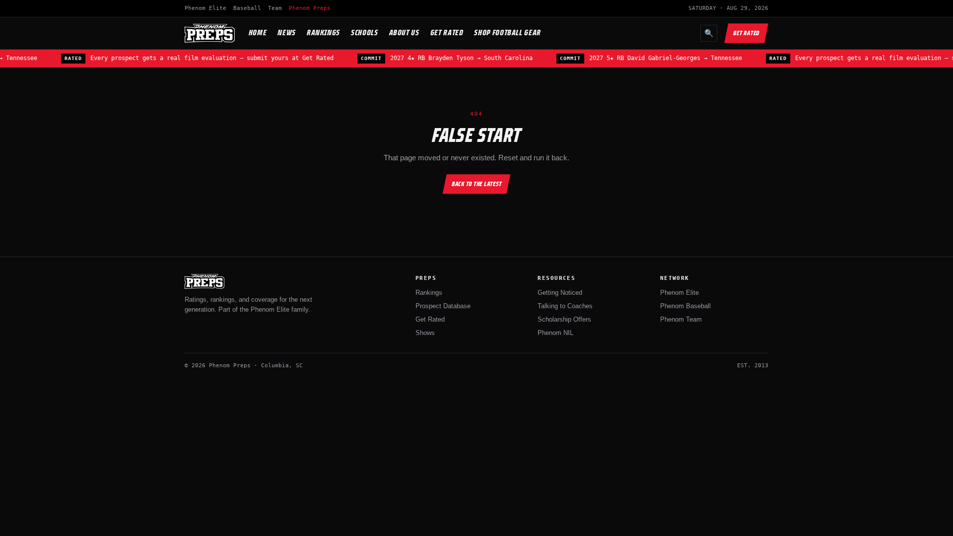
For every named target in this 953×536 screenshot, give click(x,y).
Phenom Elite (205, 8)
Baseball (247, 8)
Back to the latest (477, 184)
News (286, 32)
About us (404, 32)
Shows (425, 332)
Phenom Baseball (685, 306)
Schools (364, 32)
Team (275, 8)
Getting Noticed (560, 292)
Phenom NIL (555, 332)
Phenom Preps (310, 8)
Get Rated (447, 32)
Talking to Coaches (565, 306)
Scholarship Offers (564, 319)
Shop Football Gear (507, 32)
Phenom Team (681, 319)
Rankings (323, 32)
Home (258, 32)
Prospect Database (443, 306)
